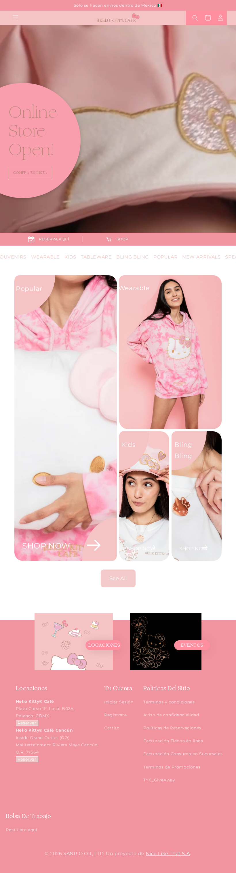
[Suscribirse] (148, 458)
